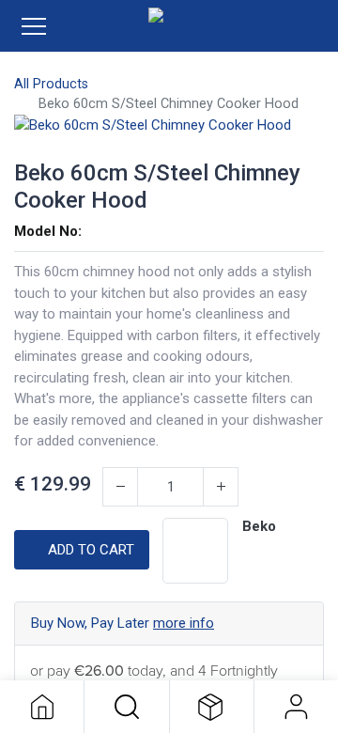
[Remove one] (120, 487)
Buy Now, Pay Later (122, 623)
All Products (51, 84)
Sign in (296, 706)
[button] (126, 706)
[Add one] (221, 487)
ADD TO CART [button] (91, 549)
